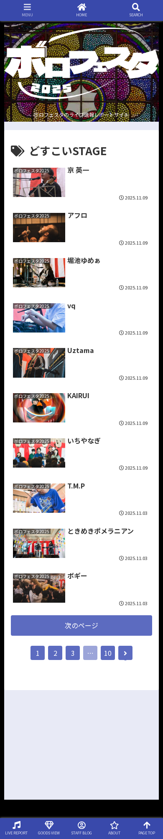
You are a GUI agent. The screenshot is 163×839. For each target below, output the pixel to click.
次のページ (81, 625)
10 (108, 653)
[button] (147, 749)
